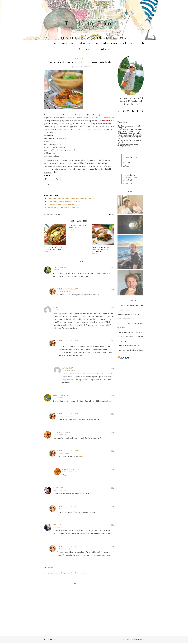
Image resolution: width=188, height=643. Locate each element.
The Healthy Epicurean (94, 23)
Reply (111, 268)
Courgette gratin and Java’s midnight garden (63, 201)
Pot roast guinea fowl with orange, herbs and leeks (53, 248)
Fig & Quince (58, 488)
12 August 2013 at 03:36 (60, 397)
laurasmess (58, 307)
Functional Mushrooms (106, 43)
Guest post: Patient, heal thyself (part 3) (129, 141)
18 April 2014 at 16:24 (50, 570)
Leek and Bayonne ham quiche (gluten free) (63, 207)
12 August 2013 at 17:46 (69, 471)
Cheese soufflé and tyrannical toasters (61, 204)
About (64, 43)
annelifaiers (58, 525)
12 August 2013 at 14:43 (64, 453)
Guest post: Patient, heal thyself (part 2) (129, 137)
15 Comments (85, 67)
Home (55, 43)
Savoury (79, 59)
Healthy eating (127, 43)
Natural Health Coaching (81, 43)
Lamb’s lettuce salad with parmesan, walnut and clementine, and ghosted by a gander (131, 336)
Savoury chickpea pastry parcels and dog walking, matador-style (100, 249)
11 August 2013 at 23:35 (59, 270)
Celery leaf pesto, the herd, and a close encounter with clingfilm (130, 130)
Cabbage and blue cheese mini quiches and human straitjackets (70, 198)
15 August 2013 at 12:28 (59, 527)
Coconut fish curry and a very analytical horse (78, 226)
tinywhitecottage (61, 395)
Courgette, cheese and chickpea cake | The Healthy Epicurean (66, 573)
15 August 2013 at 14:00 (64, 548)
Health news (105, 49)
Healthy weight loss (87, 49)
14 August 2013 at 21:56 (59, 490)
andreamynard (59, 267)
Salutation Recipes (61, 432)
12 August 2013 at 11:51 (59, 434)
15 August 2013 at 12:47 (63, 508)
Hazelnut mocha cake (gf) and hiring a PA (129, 127)
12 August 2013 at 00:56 (60, 309)
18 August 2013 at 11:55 (68, 370)
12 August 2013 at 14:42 (64, 416)
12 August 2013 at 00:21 (64, 291)
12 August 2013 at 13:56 (63, 343)
